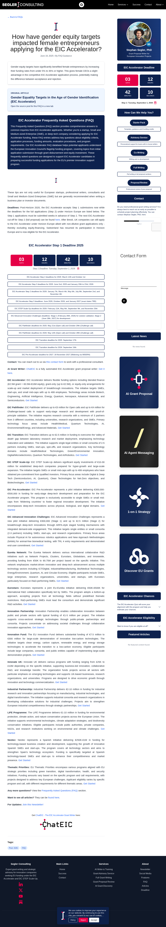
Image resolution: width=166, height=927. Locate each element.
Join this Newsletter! (33, 804)
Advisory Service (139, 138)
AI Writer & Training (104, 869)
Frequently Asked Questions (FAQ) (60, 790)
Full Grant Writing (104, 878)
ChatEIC (30, 369)
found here (53, 797)
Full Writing (139, 168)
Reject (83, 920)
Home (111, 4)
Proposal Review (139, 183)
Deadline (145, 890)
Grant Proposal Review (104, 882)
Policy (73, 920)
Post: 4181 (13, 848)
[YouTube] (21, 896)
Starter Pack (139, 123)
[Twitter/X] (21, 890)
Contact (148, 4)
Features (145, 878)
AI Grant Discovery (103, 886)
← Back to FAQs (15, 17)
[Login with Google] (81, 4)
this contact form (54, 362)
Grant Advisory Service (103, 873)
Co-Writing (139, 153)
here (57, 219)
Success (136, 4)
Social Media (145, 873)
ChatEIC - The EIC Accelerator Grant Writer (55, 815)
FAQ (24, 848)
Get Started (31, 400)
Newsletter (145, 869)
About (158, 4)
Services (122, 4)
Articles (145, 886)
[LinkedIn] (21, 884)
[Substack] (21, 902)
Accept (94, 920)
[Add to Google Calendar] (77, 269)
